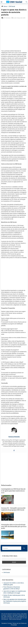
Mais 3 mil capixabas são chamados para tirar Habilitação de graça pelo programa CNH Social (14, 601)
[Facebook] (14, 450)
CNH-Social (16, 2)
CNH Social (12, 6)
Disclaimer (4, 623)
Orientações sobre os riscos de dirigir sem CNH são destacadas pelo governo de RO (13, 526)
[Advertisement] (14, 36)
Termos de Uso (16, 623)
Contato (10, 623)
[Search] (24, 548)
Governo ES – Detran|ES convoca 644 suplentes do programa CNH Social (13, 509)
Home (5, 6)
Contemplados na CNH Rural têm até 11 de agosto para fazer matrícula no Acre (13, 491)
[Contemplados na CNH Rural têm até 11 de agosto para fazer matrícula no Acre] (7, 499)
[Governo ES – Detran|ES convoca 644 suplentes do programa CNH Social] (7, 516)
